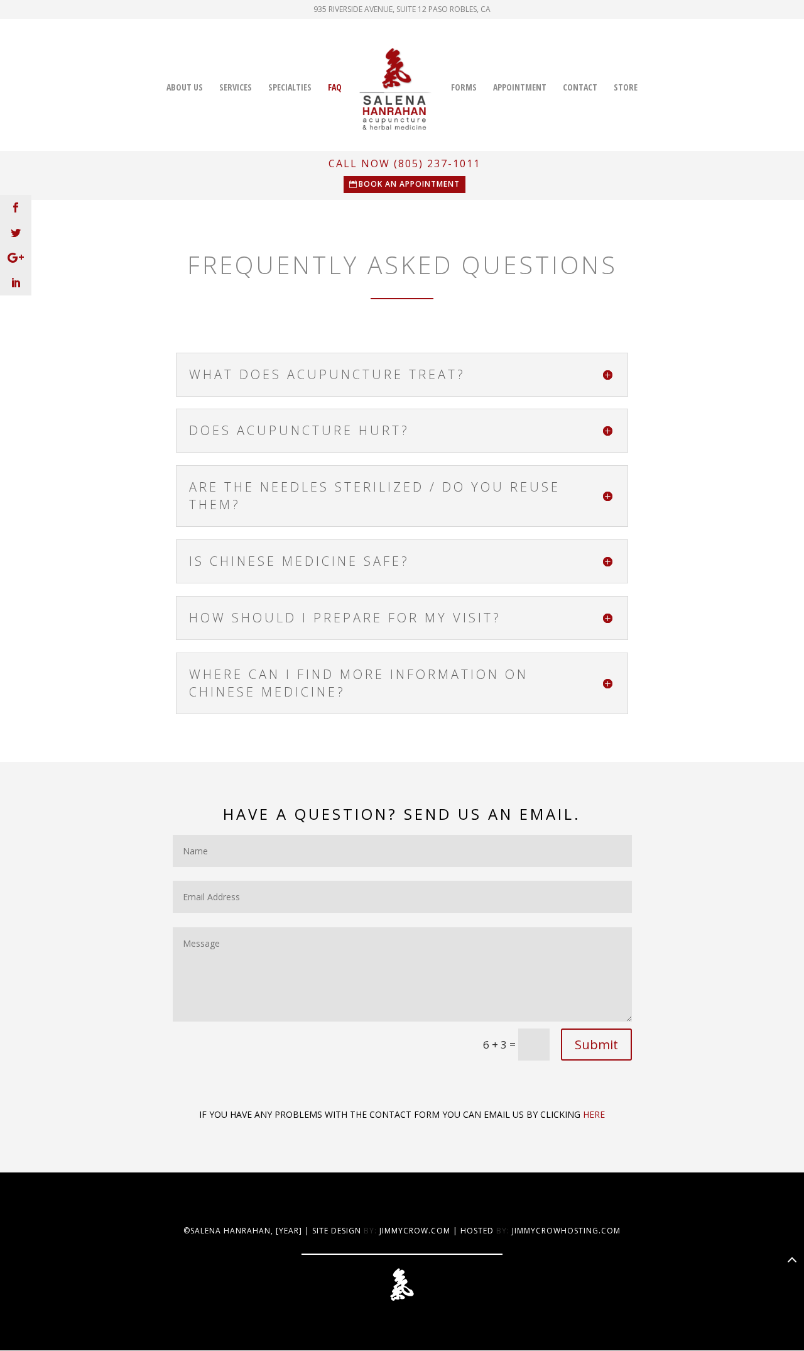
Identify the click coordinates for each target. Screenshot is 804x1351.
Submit (596, 1044)
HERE (594, 1114)
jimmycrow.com (414, 1230)
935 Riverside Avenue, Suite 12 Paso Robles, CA (402, 10)
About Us (184, 88)
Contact (580, 88)
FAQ (335, 88)
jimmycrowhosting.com (566, 1230)
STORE (626, 88)
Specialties (290, 88)
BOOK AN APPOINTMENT (409, 184)
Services (235, 88)
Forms (464, 88)
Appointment (519, 88)
